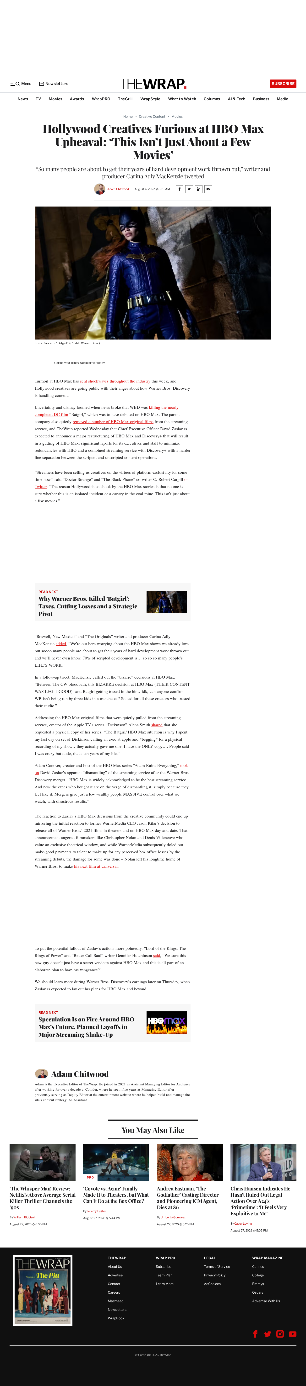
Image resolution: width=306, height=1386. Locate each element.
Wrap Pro (165, 1258)
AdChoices (212, 1284)
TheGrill (125, 99)
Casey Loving (243, 1223)
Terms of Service (217, 1266)
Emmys (258, 1284)
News (23, 99)
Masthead (115, 1301)
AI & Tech (237, 99)
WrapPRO (101, 99)
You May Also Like (153, 1130)
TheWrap (117, 1258)
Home (128, 116)
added (61, 643)
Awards (77, 99)
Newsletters (56, 83)
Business (261, 99)
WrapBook (116, 1318)
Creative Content (152, 116)
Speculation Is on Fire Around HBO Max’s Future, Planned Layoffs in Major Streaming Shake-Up (86, 1026)
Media (282, 99)
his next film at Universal (96, 866)
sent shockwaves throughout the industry (115, 381)
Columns (212, 99)
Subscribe (283, 83)
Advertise (115, 1275)
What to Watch (182, 99)
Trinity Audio (79, 363)
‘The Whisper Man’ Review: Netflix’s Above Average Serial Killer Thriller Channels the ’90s (43, 1197)
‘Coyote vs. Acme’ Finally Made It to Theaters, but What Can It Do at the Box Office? (116, 1194)
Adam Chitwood (118, 189)
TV (38, 99)
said (156, 955)
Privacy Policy (214, 1275)
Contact (114, 1284)
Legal (210, 1258)
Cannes (258, 1266)
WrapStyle (150, 99)
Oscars (257, 1292)
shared (157, 725)
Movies (55, 99)
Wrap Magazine (268, 1258)
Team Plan (164, 1275)
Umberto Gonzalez (173, 1217)
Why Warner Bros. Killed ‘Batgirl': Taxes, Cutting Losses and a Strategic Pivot (87, 606)
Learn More (165, 1284)
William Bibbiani (24, 1217)
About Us (115, 1266)
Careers (114, 1292)
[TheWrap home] (153, 84)
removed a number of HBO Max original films (113, 421)
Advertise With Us (266, 1301)
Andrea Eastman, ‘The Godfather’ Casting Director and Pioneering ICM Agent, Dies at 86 (188, 1197)
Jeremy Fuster (96, 1211)
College (258, 1275)
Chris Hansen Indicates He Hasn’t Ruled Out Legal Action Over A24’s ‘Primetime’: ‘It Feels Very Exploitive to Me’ (260, 1200)
